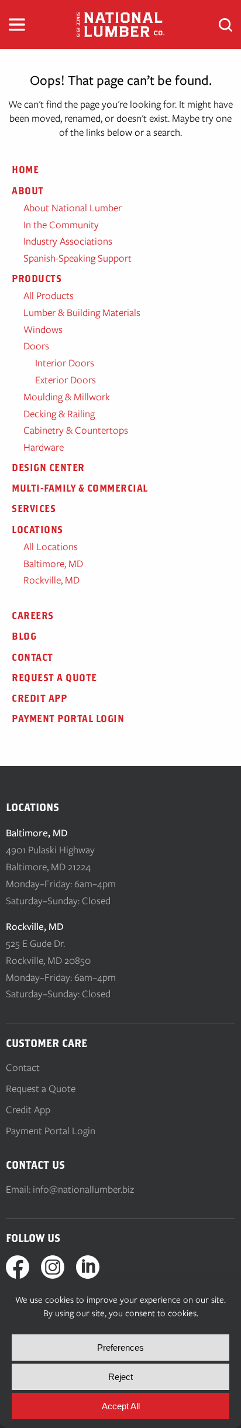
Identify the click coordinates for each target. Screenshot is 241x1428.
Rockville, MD (51, 580)
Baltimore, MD (53, 564)
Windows (43, 329)
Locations (37, 529)
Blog (24, 636)
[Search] (225, 24)
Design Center (48, 467)
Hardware (43, 447)
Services (34, 508)
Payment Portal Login (68, 718)
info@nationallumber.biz (83, 1189)
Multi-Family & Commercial (80, 488)
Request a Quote (54, 677)
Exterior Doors (65, 380)
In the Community (61, 225)
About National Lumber (72, 208)
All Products (48, 296)
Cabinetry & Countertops (75, 430)
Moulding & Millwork (66, 397)
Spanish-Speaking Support (77, 258)
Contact (32, 657)
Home (25, 169)
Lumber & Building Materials (81, 312)
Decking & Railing (59, 414)
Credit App (39, 698)
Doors (36, 346)
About (28, 191)
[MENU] (17, 25)
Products (36, 278)
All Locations (50, 547)
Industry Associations (67, 241)
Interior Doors (64, 363)
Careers (33, 615)
